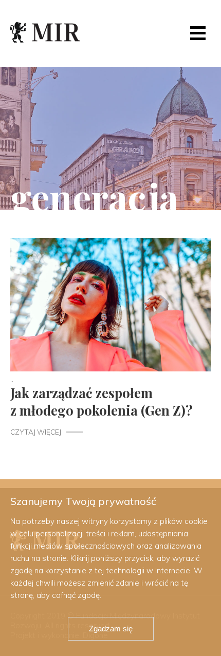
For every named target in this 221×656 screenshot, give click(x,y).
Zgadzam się (111, 628)
